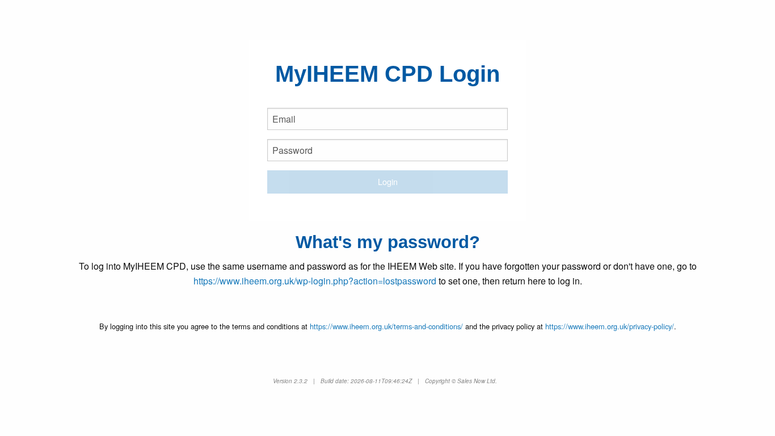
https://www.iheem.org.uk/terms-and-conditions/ (386, 326)
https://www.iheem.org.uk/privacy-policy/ (609, 326)
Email (285, 132)
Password (292, 163)
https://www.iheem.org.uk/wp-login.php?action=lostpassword (314, 280)
